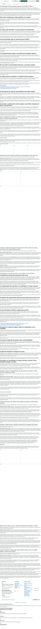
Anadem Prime (26, 592)
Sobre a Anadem (17, 583)
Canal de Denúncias (17, 602)
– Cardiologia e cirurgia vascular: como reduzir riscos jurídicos (9, 87)
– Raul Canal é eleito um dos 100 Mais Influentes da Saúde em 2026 (10, 325)
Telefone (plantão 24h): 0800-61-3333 (7, 592)
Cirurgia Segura (26, 593)
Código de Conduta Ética (18, 585)
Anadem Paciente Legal (27, 591)
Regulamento (17, 584)
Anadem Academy (27, 595)
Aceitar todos (2, 608)
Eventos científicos (27, 594)
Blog (15, 590)
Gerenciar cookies (23, 602)
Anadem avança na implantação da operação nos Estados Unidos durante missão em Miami (14, 323)
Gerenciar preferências (8, 608)
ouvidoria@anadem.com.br (6, 596)
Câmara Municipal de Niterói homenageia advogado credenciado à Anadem (11, 324)
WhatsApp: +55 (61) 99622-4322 (6, 593)
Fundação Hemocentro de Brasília (10, 446)
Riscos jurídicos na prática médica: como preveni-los (8, 88)
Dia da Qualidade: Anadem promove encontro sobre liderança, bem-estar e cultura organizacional (15, 86)
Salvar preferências (3, 624)
